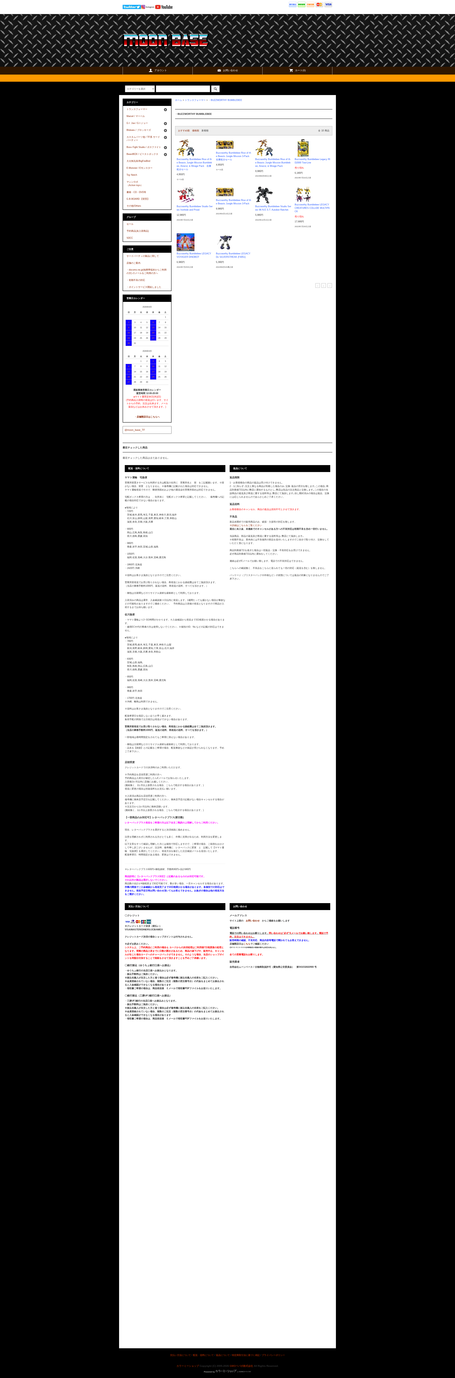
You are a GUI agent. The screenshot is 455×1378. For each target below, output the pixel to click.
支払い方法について (180, 1355)
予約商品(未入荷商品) (138, 231)
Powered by (209, 1372)
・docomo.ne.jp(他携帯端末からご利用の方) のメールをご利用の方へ (147, 271)
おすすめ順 (184, 130)
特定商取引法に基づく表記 (246, 1355)
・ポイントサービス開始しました (144, 287)
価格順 (195, 130)
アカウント (160, 70)
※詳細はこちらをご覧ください (246, 525)
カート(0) (300, 70)
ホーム (178, 100)
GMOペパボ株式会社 (241, 1365)
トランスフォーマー (195, 100)
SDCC (130, 238)
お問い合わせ (230, 70)
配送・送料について (203, 1355)
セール (130, 224)
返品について (223, 1355)
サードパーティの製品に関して (143, 256)
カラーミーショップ (187, 1365)
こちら (246, 944)
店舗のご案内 (133, 263)
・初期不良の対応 (136, 280)
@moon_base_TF (135, 429)
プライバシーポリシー (273, 1355)
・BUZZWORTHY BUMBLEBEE (225, 100)
